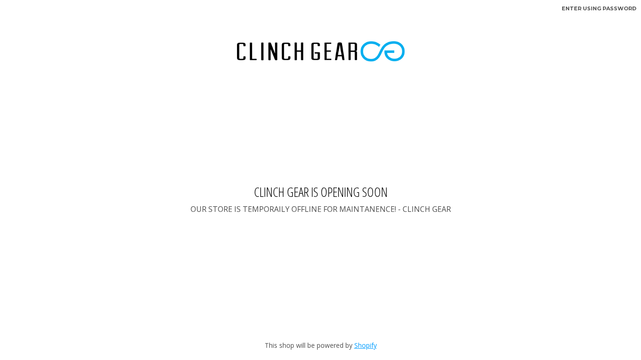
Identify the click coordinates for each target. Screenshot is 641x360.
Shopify (365, 345)
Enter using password (599, 8)
